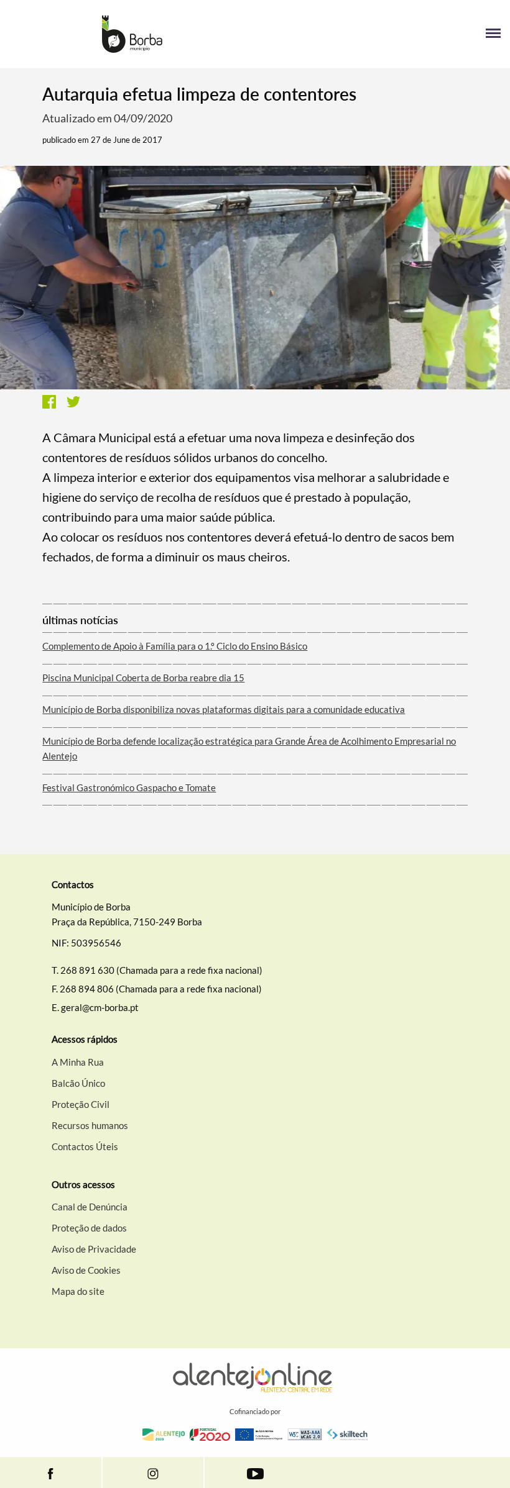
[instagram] (153, 1472)
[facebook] (50, 1472)
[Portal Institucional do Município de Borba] (132, 34)
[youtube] (255, 1472)
